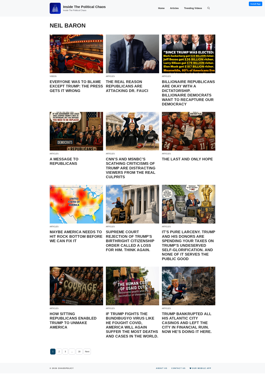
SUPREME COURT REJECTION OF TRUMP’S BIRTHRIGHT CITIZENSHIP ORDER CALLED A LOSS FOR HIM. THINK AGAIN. (130, 241)
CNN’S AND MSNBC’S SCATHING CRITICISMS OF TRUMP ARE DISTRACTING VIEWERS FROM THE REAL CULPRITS (130, 168)
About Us (161, 368)
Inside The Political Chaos (84, 7)
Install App (256, 4)
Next (87, 351)
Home (161, 8)
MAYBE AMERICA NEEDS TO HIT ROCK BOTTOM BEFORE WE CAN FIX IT (76, 236)
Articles (174, 8)
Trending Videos (193, 8)
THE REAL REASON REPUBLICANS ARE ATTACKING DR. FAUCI (127, 86)
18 (79, 351)
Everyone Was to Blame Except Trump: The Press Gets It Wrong (76, 86)
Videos (53, 76)
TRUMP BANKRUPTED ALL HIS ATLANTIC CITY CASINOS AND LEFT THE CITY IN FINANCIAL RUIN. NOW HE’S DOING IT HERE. (187, 323)
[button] (209, 8)
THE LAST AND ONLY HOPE (187, 159)
